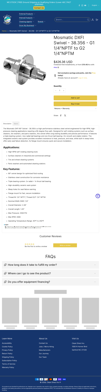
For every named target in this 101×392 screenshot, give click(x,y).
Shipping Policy (8, 357)
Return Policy (7, 353)
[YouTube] (85, 5)
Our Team (43, 357)
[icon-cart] (97, 20)
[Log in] (92, 19)
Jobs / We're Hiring (46, 347)
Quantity (58, 86)
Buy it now (75, 104)
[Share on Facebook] (61, 115)
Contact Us (39, 8)
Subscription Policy (9, 360)
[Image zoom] (24, 69)
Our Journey (44, 353)
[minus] (56, 91)
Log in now (82, 78)
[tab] (7, 124)
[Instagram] (82, 5)
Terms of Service (8, 364)
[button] (75, 97)
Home (4, 31)
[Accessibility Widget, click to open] (98, 196)
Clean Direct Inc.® (54, 382)
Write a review (65, 245)
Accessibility (7, 343)
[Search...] (88, 19)
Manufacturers (44, 350)
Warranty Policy (8, 367)
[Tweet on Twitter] (65, 115)
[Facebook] (79, 5)
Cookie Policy (7, 347)
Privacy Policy (7, 350)
